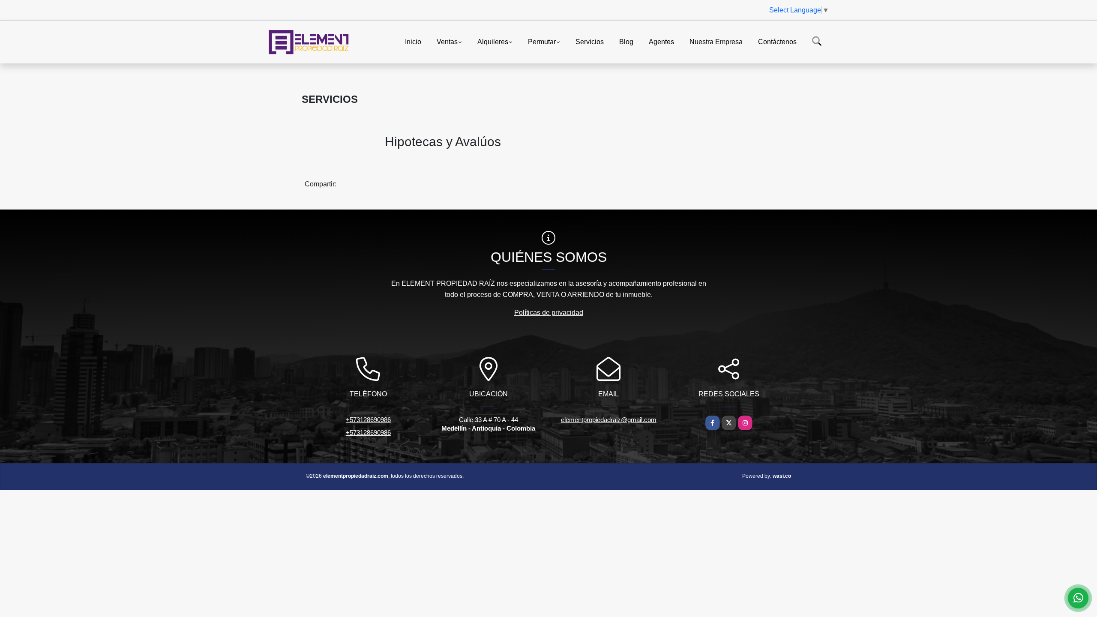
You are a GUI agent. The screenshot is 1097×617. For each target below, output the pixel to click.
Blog (626, 41)
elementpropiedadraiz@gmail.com (608, 419)
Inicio (413, 41)
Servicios (589, 41)
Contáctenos (777, 41)
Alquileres (492, 41)
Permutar (542, 41)
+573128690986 (368, 419)
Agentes (661, 41)
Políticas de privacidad (548, 312)
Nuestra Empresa (716, 41)
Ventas (447, 41)
